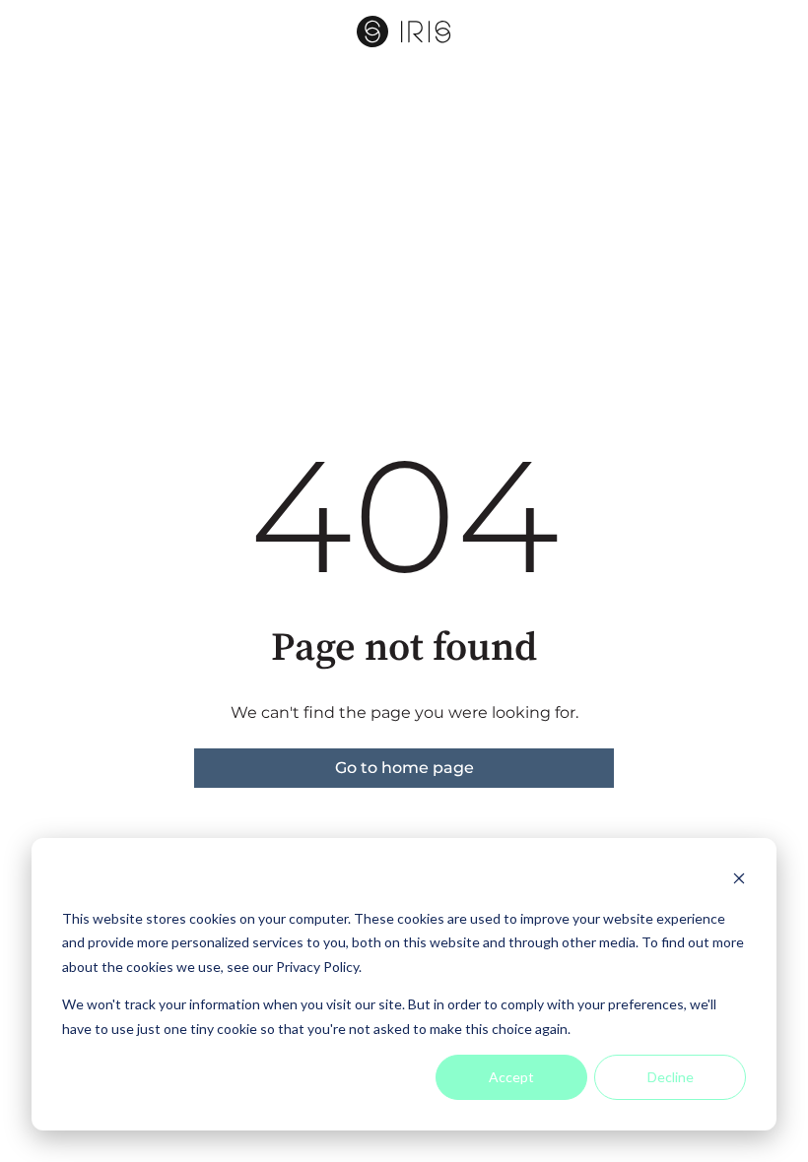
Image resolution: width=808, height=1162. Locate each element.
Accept (511, 1076)
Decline (670, 1076)
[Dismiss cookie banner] (739, 881)
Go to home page (404, 767)
